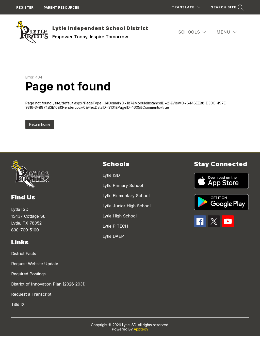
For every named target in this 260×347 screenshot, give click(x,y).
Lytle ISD (111, 175)
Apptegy (141, 329)
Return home (40, 124)
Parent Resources (61, 7)
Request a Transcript (31, 294)
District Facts (23, 253)
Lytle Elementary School (126, 195)
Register (25, 7)
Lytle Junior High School (127, 205)
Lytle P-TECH (115, 226)
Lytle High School (120, 215)
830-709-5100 (25, 229)
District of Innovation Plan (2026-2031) (48, 284)
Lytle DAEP (113, 236)
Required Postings (28, 273)
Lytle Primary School (123, 185)
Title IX (18, 304)
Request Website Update (34, 263)
